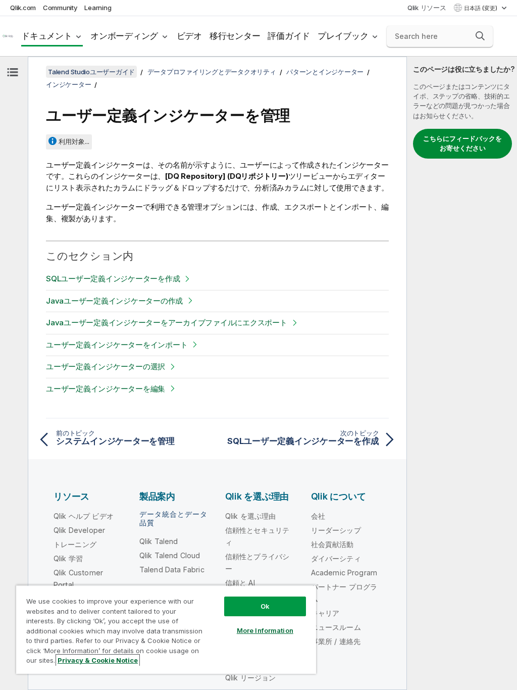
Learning (97, 8)
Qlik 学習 (68, 558)
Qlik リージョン (250, 677)
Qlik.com (23, 8)
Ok (265, 606)
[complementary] (462, 373)
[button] (480, 36)
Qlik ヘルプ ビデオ (84, 516)
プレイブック (343, 36)
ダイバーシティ (336, 558)
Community (60, 8)
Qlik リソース (426, 8)
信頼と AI (240, 582)
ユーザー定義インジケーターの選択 (105, 366)
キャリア (325, 613)
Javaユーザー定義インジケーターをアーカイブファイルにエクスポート (166, 322)
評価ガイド (289, 36)
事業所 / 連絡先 (335, 641)
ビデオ (189, 36)
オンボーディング (124, 36)
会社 (318, 516)
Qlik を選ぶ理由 (250, 516)
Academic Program (344, 572)
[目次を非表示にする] (12, 72)
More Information (265, 630)
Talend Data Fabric (171, 569)
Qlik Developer (79, 530)
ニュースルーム (336, 627)
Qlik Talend (158, 541)
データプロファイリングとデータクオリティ (211, 72)
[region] (166, 629)
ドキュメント (46, 36)
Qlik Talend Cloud (169, 555)
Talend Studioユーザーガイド (91, 72)
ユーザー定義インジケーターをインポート (116, 345)
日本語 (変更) (481, 8)
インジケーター (68, 84)
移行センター (235, 36)
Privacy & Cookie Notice (98, 660)
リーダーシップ (336, 530)
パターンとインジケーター (325, 72)
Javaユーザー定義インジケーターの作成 (114, 301)
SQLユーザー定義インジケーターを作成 (113, 278)
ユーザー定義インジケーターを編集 (105, 388)
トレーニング (75, 544)
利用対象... (74, 141)
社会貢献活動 (332, 544)
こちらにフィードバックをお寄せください (462, 143)
